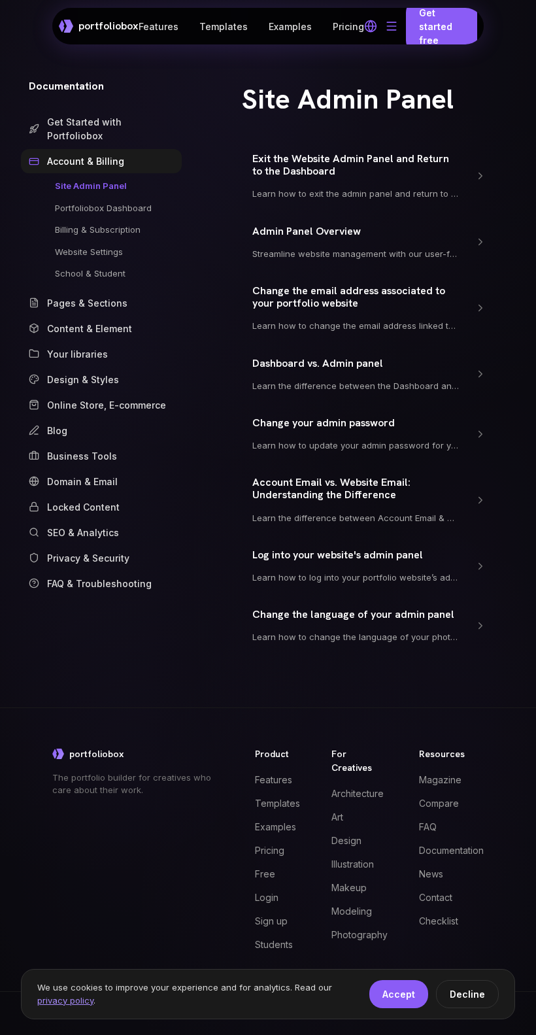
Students (274, 944)
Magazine (440, 779)
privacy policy (65, 1000)
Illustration (352, 864)
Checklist (438, 920)
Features (158, 26)
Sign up (271, 920)
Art (337, 817)
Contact (435, 897)
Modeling (351, 911)
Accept (398, 994)
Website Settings (89, 251)
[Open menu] (391, 26)
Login (266, 897)
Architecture (357, 793)
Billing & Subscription (98, 229)
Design (346, 840)
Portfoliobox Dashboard (103, 208)
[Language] (370, 26)
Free (265, 873)
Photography (359, 934)
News (431, 873)
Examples (290, 26)
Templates (223, 26)
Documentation (66, 86)
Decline (467, 994)
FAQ (428, 826)
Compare (439, 803)
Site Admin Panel (91, 185)
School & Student (90, 273)
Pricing (348, 26)
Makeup (349, 887)
